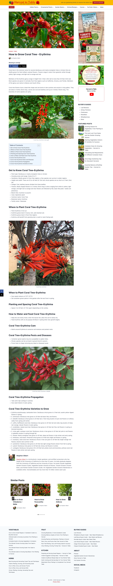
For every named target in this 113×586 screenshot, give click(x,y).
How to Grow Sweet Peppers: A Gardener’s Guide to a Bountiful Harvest (23, 533)
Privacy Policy (56, 581)
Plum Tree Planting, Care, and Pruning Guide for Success (55, 543)
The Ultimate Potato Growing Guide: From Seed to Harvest (22, 548)
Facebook (76, 567)
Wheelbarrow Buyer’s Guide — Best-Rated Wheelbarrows (89, 535)
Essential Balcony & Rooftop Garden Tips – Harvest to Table (93, 167)
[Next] (69, 498)
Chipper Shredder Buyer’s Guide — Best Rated (86, 546)
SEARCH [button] (12, 7)
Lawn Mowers (77, 532)
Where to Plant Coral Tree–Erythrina (21, 149)
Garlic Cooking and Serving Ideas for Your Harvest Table (55, 560)
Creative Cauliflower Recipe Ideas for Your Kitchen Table (55, 557)
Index (101, 7)
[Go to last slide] (13, 498)
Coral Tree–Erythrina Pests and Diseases (22, 159)
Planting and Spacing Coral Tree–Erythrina (23, 153)
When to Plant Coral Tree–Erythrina (21, 151)
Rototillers (84, 114)
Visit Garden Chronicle (79, 560)
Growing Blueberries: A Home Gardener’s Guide (53, 532)
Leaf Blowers (85, 107)
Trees (15, 51)
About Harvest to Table (80, 558)
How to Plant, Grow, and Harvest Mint (18, 568)
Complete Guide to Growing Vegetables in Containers (22, 541)
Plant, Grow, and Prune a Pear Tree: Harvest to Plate (54, 541)
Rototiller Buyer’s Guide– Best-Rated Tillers (85, 539)
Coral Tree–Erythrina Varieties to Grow (22, 163)
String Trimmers (86, 110)
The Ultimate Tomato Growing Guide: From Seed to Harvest (22, 544)
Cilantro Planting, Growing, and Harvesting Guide (21, 563)
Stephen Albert (16, 58)
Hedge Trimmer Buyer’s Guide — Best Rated (85, 543)
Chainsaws (84, 112)
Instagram (76, 570)
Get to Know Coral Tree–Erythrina (20, 147)
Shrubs (11, 51)
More (82, 119)
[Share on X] (1, 294)
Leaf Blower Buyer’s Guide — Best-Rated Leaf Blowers (88, 537)
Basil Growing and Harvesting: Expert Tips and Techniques (24, 561)
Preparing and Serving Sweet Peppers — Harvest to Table (56, 553)
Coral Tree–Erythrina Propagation (20, 161)
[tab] (38, 514)
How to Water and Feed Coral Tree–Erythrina (23, 155)
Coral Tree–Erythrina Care (18, 157)
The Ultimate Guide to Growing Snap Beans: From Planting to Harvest (24, 552)
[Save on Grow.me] (28, 66)
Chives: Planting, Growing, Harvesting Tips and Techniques (21, 571)
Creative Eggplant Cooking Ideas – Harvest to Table (54, 555)
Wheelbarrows (85, 117)
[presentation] (20, 490)
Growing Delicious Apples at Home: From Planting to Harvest (54, 536)
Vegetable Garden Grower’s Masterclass (84, 555)
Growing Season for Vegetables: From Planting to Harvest (94, 129)
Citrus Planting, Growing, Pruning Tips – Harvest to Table (55, 545)
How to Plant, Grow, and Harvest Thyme (19, 565)
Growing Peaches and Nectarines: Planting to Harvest (55, 539)
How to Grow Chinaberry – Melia (18, 502)
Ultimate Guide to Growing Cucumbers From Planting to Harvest (23, 538)
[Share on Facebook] (1, 291)
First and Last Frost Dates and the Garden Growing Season (93, 135)
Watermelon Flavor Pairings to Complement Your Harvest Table (56, 563)
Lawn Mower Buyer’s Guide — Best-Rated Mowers (87, 541)
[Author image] (10, 58)
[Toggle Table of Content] (38, 145)
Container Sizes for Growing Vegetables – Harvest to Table (93, 148)
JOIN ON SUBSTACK (98, 2)
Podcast (76, 553)
